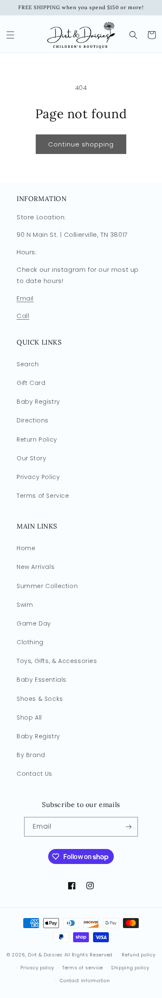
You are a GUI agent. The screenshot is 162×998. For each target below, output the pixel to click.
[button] (10, 35)
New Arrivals (35, 567)
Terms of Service (43, 496)
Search (28, 364)
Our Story (31, 458)
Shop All (29, 717)
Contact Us (34, 774)
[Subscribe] (128, 827)
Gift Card (31, 383)
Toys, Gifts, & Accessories (57, 661)
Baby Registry (38, 401)
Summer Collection (47, 586)
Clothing (30, 642)
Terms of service (82, 967)
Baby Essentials (41, 679)
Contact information (85, 980)
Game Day (34, 623)
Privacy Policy (38, 477)
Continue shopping (81, 144)
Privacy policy (37, 967)
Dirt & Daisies (45, 954)
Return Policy (37, 439)
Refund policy (138, 954)
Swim (25, 605)
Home (26, 548)
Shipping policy (130, 967)
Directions (33, 420)
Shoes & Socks (40, 699)
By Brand (31, 755)
